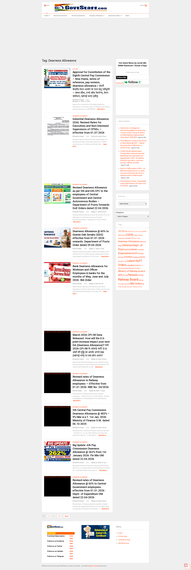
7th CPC (121, 231)
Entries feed (122, 536)
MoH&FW (141, 271)
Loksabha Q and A (133, 265)
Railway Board (128, 279)
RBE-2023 (127, 284)
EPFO (136, 253)
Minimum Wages (123, 268)
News (127, 15)
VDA (140, 287)
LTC (142, 265)
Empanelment (126, 253)
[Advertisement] (95, 36)
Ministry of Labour (134, 268)
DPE (138, 250)
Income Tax (122, 261)
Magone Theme (93, 566)
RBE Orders (136, 283)
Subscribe (121, 77)
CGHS (129, 234)
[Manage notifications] (186, 565)
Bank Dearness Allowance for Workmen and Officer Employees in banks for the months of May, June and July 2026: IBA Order (91, 273)
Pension (133, 275)
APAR (144, 231)
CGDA (123, 235)
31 (60, 516)
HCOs (142, 257)
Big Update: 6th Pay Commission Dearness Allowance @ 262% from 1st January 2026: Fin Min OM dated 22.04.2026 (89, 452)
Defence (127, 245)
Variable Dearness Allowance (130, 287)
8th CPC (75, 69)
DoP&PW (132, 249)
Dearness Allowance (96, 15)
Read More (101, 109)
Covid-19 (129, 238)
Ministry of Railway (127, 271)
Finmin (128, 256)
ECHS (142, 250)
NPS (120, 275)
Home (46, 15)
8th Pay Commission (60, 15)
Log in (120, 533)
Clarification (121, 238)
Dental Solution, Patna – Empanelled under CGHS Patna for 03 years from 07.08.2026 (133, 183)
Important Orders (114, 15)
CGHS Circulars (138, 235)
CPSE (138, 238)
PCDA (125, 275)
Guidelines (135, 257)
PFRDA (140, 275)
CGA (119, 235)
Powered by (120, 83)
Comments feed (124, 540)
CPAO (135, 238)
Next (67, 516)
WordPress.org (123, 543)
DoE (126, 249)
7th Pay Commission (78, 15)
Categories (120, 212)
